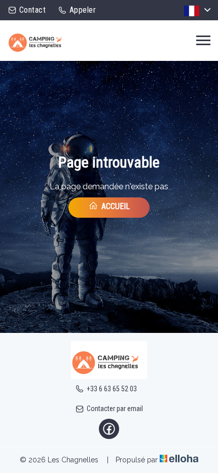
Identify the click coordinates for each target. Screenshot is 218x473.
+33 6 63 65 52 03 (112, 389)
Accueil (114, 206)
